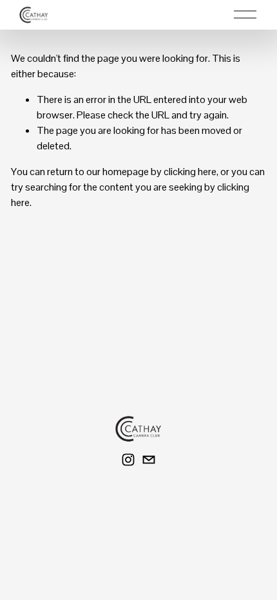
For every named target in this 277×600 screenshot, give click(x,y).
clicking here (190, 171)
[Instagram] (128, 459)
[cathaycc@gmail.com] (148, 459)
